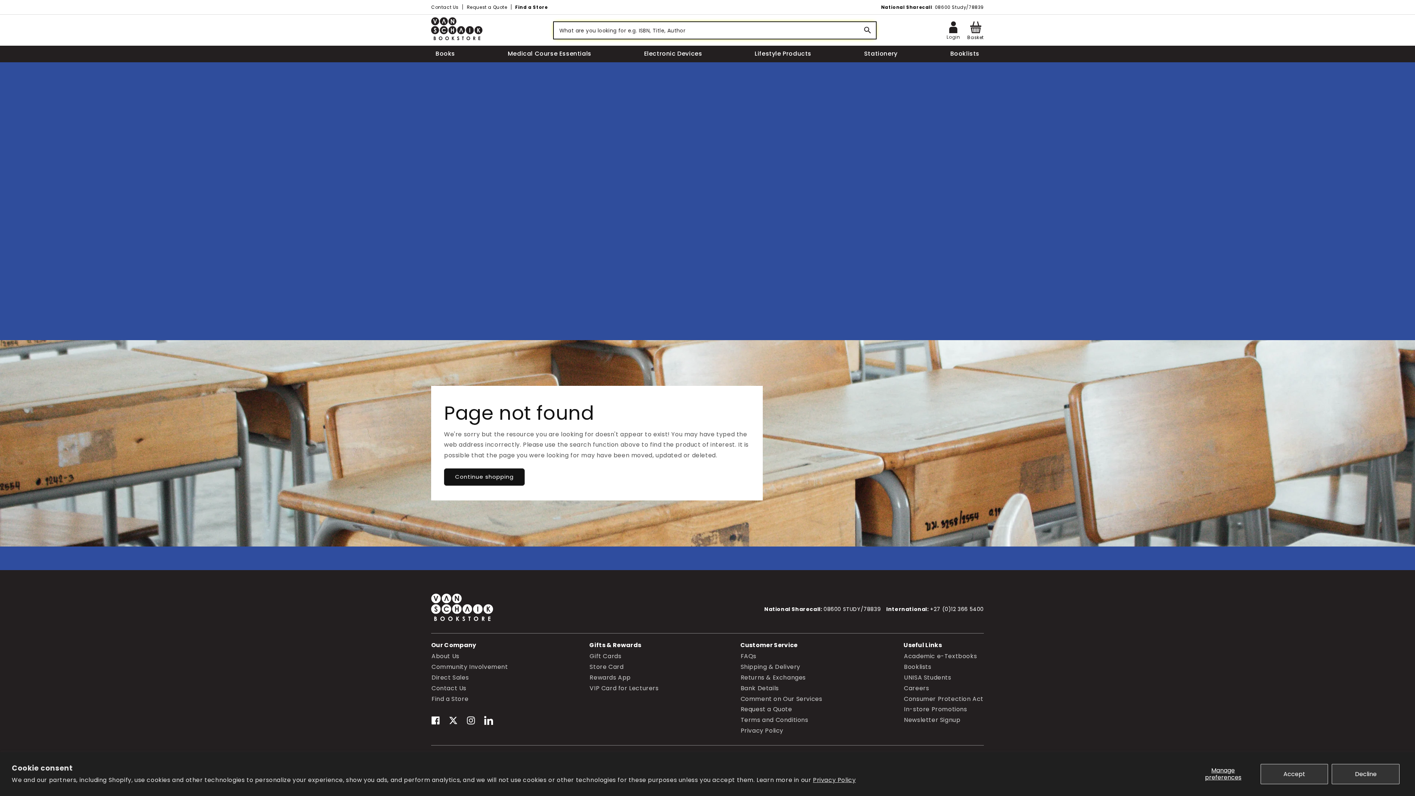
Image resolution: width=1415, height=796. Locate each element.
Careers (916, 688)
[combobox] (715, 30)
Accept (1294, 774)
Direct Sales (450, 677)
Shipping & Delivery (770, 667)
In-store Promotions (935, 709)
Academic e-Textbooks (940, 656)
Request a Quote (487, 7)
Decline (1366, 774)
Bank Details (760, 688)
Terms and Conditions (774, 720)
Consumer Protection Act (943, 699)
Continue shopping (484, 477)
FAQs (749, 656)
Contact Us (445, 7)
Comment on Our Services (781, 699)
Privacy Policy (834, 780)
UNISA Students (927, 677)
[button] (975, 30)
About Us (446, 656)
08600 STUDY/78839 (852, 609)
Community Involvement (470, 667)
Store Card (606, 667)
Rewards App (610, 677)
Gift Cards (605, 656)
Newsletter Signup (932, 720)
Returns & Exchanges (773, 677)
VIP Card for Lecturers (624, 688)
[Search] (868, 30)
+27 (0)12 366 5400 (957, 609)
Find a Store (531, 7)
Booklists (917, 667)
